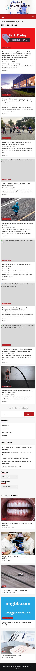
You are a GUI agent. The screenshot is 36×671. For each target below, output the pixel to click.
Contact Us (5, 425)
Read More (4, 70)
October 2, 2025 (10, 560)
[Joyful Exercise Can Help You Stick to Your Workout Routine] (18, 170)
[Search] (33, 16)
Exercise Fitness (6, 47)
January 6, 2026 (10, 527)
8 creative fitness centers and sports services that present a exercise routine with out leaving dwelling (17, 101)
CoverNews (25, 666)
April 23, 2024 (10, 657)
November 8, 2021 (11, 146)
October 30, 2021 (10, 268)
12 (19, 408)
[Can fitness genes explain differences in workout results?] (18, 209)
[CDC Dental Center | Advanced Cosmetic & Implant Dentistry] (18, 509)
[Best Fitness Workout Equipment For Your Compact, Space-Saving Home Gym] (18, 294)
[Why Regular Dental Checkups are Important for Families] (18, 543)
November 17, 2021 (11, 61)
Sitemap (4, 435)
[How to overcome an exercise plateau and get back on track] (18, 251)
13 (22, 408)
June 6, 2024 (9, 625)
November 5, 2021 (11, 187)
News (4, 586)
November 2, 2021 (11, 227)
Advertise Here (6, 429)
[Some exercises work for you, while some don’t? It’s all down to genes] (18, 377)
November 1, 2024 (11, 592)
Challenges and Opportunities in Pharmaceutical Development (16, 462)
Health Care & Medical (7, 617)
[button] (2, 16)
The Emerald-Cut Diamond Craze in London (15, 458)
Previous (9, 408)
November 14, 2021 (11, 105)
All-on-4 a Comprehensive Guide (11, 466)
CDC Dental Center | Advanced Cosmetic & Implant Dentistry (17, 448)
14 (25, 408)
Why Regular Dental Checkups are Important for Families (16, 453)
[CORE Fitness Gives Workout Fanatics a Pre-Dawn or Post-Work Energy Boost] (18, 128)
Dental (4, 519)
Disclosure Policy (7, 432)
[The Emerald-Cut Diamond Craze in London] (18, 576)
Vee (4, 61)
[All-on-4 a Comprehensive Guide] (18, 642)
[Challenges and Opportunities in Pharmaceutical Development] (18, 608)
